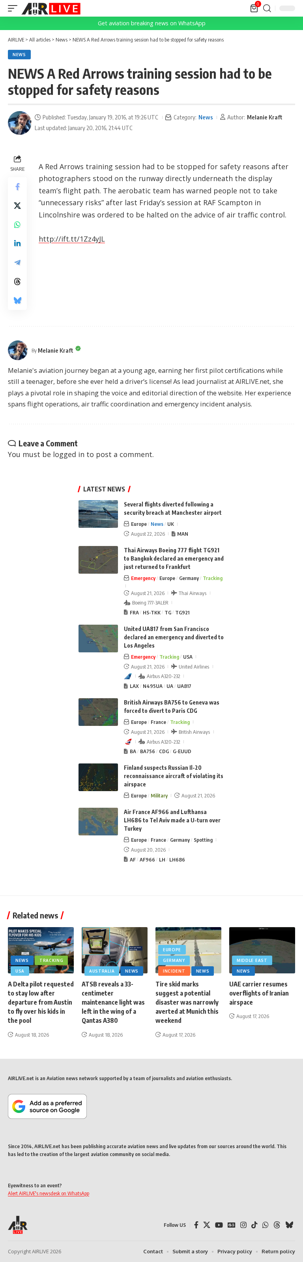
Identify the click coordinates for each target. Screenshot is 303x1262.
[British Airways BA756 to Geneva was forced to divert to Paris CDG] (98, 712)
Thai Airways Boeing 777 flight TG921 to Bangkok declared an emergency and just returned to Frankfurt (174, 558)
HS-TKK (152, 612)
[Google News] (232, 1225)
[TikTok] (254, 1225)
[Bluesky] (289, 1225)
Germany (189, 578)
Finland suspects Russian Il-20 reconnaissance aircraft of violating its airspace (173, 776)
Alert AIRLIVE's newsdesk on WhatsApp (48, 1193)
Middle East (252, 960)
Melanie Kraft (264, 117)
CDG (164, 751)
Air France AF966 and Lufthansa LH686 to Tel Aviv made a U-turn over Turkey (172, 820)
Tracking (213, 578)
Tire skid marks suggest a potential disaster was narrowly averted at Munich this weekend (187, 1002)
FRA (134, 612)
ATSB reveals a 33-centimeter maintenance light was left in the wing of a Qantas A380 (113, 1002)
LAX (134, 686)
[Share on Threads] (17, 281)
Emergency (143, 578)
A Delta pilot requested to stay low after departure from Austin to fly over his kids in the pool (41, 1002)
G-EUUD (182, 751)
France (158, 722)
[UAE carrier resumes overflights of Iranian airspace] (262, 950)
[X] (206, 1225)
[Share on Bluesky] (17, 300)
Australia (101, 971)
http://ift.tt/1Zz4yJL (72, 239)
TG (168, 612)
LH (162, 859)
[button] (14, 8)
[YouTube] (219, 1225)
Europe (139, 524)
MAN (182, 534)
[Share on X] (17, 205)
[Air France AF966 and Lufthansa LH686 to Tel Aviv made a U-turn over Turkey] (98, 821)
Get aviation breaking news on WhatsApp (152, 23)
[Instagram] (243, 1225)
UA (169, 686)
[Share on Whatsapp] (17, 224)
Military (159, 795)
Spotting (203, 840)
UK (170, 524)
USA (188, 657)
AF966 (147, 859)
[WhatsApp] (265, 1225)
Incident (174, 971)
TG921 (182, 612)
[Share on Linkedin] (17, 243)
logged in (68, 454)
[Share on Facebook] (17, 186)
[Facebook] (196, 1225)
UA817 (184, 686)
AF (133, 859)
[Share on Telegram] (17, 262)
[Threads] (276, 1225)
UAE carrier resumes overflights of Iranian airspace (259, 993)
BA (133, 751)
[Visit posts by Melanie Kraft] (20, 123)
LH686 (177, 859)
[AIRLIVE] (50, 8)
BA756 (147, 751)
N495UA (153, 686)
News (19, 54)
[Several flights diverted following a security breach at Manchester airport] (98, 514)
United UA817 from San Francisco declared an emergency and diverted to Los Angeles (174, 637)
